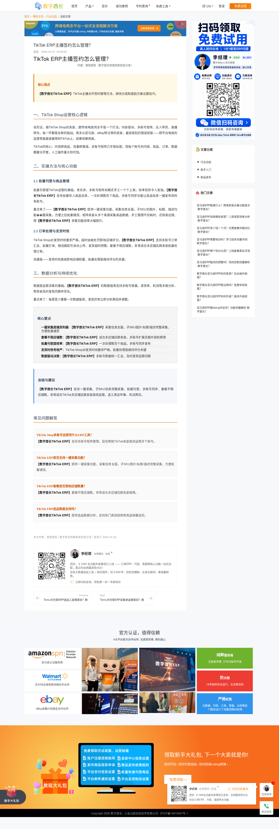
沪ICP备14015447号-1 (174, 813)
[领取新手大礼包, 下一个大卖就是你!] (13, 794)
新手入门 (206, 169)
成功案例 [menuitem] (122, 6)
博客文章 (38, 16)
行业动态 (51, 16)
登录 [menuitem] (222, 6)
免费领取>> (178, 779)
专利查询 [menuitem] (142, 6)
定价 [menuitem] (105, 6)
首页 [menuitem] (74, 6)
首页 (27, 16)
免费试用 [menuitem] (240, 6)
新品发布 (206, 177)
